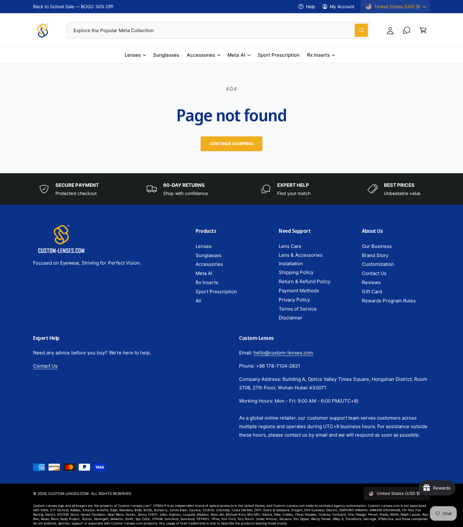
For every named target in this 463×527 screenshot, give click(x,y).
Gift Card (372, 292)
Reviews (371, 282)
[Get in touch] (406, 30)
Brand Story (375, 255)
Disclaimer (290, 318)
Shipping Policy (296, 272)
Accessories (201, 55)
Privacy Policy (294, 300)
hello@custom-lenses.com (283, 353)
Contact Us (374, 273)
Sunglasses (208, 255)
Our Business (377, 246)
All (198, 301)
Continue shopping (232, 143)
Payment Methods (299, 291)
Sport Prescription (216, 292)
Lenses (133, 55)
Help (310, 6)
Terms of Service (298, 309)
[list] (231, 189)
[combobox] (218, 30)
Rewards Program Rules (389, 301)
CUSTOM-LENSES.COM (68, 493)
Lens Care (290, 246)
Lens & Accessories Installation (301, 259)
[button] (423, 30)
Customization (378, 264)
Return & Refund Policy (304, 281)
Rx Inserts (318, 55)
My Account (342, 6)
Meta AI (236, 55)
